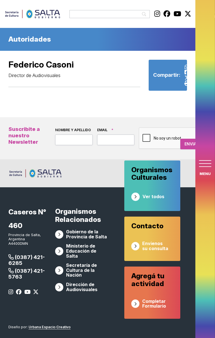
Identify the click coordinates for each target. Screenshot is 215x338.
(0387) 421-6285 (26, 260)
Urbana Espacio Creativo (50, 327)
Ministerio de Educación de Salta (81, 251)
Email (105, 130)
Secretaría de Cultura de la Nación (81, 270)
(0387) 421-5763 (26, 274)
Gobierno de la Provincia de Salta (86, 234)
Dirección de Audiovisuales (81, 287)
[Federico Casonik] (186, 72)
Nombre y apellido (73, 130)
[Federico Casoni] (187, 77)
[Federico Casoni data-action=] (186, 67)
